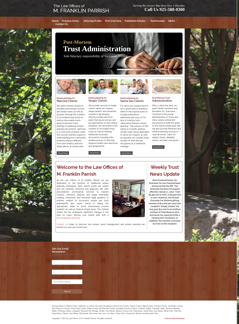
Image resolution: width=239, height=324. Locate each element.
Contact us (62, 224)
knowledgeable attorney (68, 218)
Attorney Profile (93, 21)
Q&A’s (171, 21)
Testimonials (157, 21)
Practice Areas (70, 21)
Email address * (59, 277)
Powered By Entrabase (175, 318)
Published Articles (135, 21)
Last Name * (57, 267)
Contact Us (61, 24)
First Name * (57, 258)
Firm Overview (113, 21)
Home (55, 21)
